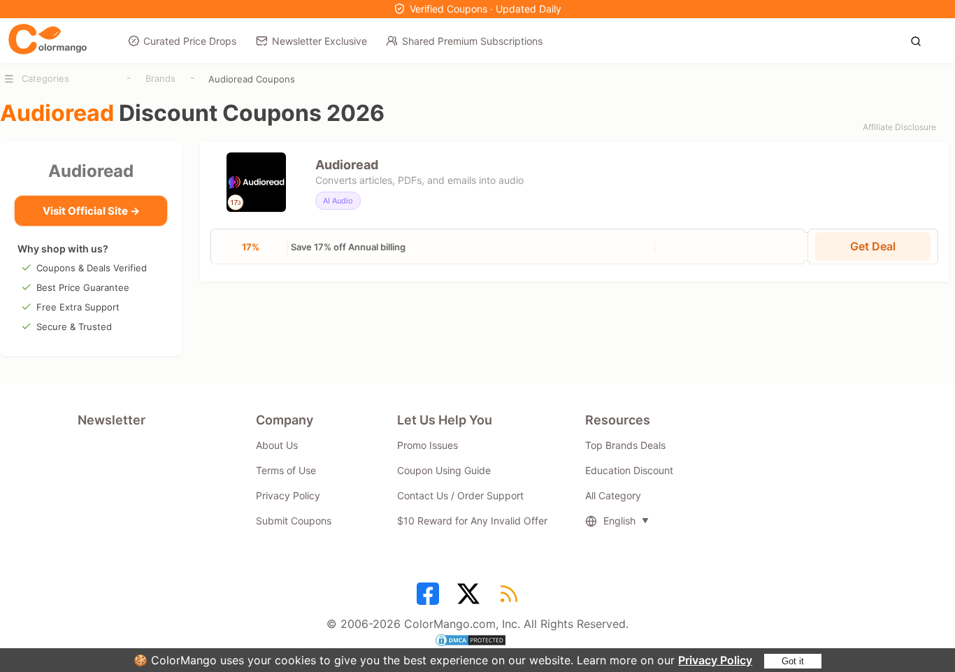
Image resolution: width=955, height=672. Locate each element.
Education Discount (629, 470)
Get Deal (873, 246)
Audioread (91, 171)
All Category (613, 495)
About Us (277, 445)
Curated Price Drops (189, 41)
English (619, 521)
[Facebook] (430, 599)
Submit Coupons (293, 521)
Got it (793, 661)
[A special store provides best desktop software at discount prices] (47, 40)
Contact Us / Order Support (460, 495)
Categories (45, 78)
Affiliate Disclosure (899, 127)
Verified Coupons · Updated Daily (485, 9)
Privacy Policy (715, 660)
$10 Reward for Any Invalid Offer (472, 521)
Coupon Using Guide (444, 470)
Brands (160, 78)
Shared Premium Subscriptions (472, 41)
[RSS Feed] (511, 599)
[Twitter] (470, 599)
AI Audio (338, 201)
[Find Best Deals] (919, 40)
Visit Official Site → (91, 210)
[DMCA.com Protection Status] (477, 642)
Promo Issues (427, 445)
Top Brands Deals (625, 445)
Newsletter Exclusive (319, 41)
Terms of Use (286, 470)
